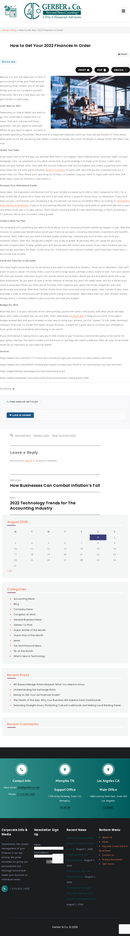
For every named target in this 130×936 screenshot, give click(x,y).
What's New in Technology (29, 656)
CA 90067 (108, 807)
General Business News (28, 619)
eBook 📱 (120, 70)
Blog (13, 30)
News (17, 640)
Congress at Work (25, 614)
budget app (77, 315)
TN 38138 (65, 807)
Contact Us (108, 855)
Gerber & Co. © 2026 (65, 927)
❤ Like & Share (20, 415)
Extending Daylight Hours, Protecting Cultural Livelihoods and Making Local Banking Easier (67, 705)
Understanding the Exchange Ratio (35, 689)
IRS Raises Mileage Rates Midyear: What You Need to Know (49, 684)
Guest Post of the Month (28, 635)
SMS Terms (108, 863)
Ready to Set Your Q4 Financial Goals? (37, 694)
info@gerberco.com (28, 787)
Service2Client (23, 435)
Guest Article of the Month (30, 630)
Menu (123, 11)
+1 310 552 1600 (26, 794)
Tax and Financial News (28, 645)
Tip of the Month (67, 435)
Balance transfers (55, 169)
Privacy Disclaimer (112, 859)
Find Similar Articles (22, 402)
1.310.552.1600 (19, 888)
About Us (107, 837)
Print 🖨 (83, 70)
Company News (23, 609)
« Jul (9, 570)
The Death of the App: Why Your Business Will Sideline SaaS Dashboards (57, 700)
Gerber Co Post (23, 624)
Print (123, 54)
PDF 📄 (101, 70)
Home (5, 30)
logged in (29, 460)
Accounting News (24, 598)
